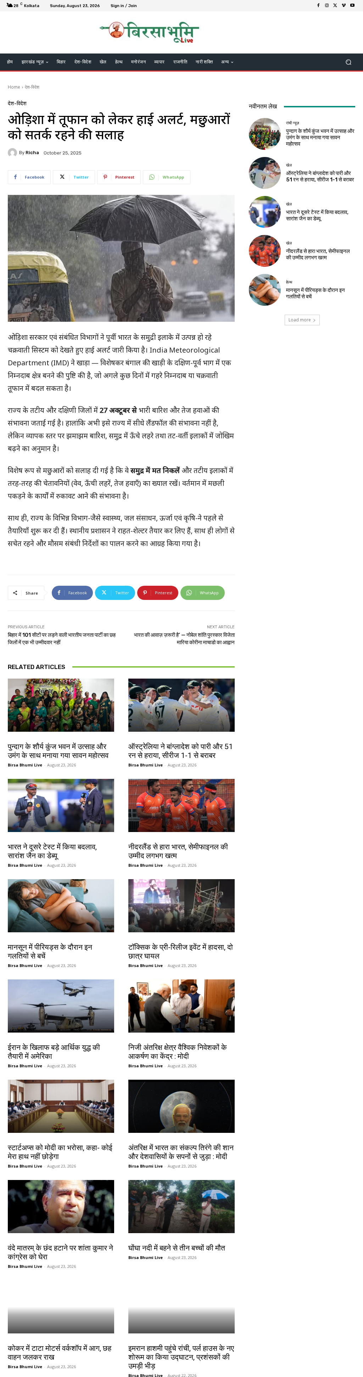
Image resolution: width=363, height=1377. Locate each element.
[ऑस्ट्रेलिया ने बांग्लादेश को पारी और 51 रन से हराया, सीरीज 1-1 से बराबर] (181, 705)
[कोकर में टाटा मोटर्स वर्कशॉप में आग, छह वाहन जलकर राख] (61, 1306)
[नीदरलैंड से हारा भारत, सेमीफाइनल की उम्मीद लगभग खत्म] (181, 805)
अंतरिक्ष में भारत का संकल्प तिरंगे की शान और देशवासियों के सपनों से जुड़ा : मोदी (181, 1152)
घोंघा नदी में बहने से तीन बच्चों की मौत (176, 1248)
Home (14, 87)
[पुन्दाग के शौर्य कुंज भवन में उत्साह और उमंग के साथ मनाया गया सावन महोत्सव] (61, 705)
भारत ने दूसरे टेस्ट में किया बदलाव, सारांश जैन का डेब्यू (52, 851)
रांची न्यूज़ (16, 739)
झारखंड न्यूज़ (18, 1340)
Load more (300, 320)
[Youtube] (352, 5)
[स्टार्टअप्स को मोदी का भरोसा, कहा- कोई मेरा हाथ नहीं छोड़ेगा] (61, 1106)
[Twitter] (335, 5)
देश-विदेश (32, 87)
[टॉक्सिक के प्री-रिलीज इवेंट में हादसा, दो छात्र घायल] (181, 905)
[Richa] (13, 152)
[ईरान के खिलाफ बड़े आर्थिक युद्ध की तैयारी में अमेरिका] (61, 1006)
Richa (32, 152)
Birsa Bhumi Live (25, 765)
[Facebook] (318, 5)
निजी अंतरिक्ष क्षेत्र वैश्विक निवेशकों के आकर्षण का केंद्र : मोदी (177, 1052)
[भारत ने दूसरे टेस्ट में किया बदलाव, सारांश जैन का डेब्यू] (61, 805)
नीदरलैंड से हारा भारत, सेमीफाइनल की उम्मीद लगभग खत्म (318, 254)
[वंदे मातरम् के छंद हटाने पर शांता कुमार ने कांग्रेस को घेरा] (61, 1206)
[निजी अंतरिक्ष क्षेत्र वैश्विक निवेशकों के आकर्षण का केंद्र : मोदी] (181, 1006)
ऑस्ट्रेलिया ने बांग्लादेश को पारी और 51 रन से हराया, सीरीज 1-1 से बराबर (180, 751)
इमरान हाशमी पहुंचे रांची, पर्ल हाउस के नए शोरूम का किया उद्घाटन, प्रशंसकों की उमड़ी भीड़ (181, 1357)
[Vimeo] (344, 5)
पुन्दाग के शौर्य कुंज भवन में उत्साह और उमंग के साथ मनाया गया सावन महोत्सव (58, 751)
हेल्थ (13, 939)
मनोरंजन (135, 1340)
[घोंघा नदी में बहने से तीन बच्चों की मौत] (181, 1206)
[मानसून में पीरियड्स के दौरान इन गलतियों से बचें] (61, 905)
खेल (133, 739)
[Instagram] (327, 5)
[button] (348, 62)
